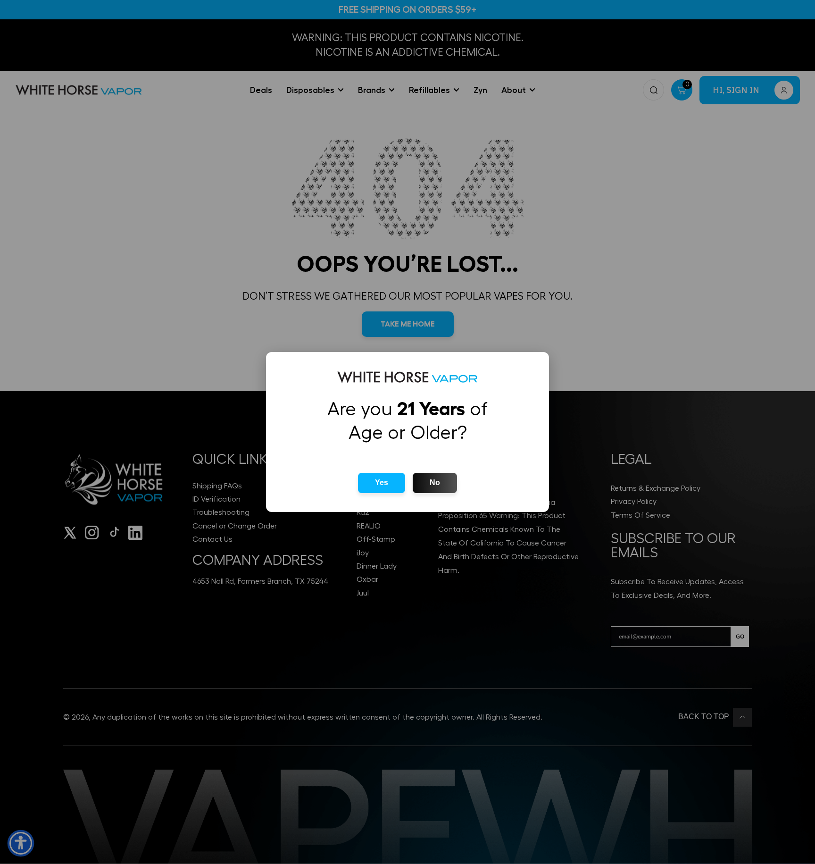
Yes (381, 482)
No (435, 482)
